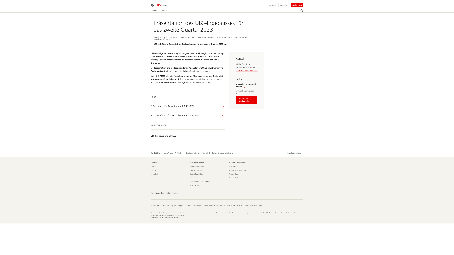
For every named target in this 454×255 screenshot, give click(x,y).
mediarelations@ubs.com (247, 70)
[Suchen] (301, 10)
